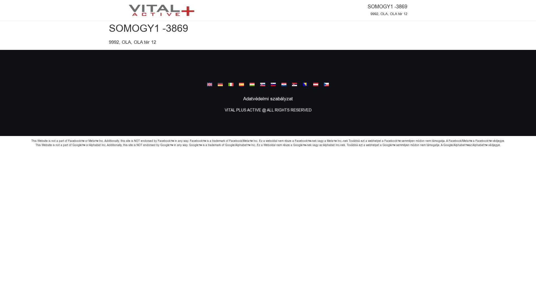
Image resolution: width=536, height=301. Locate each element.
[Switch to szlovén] (273, 84)
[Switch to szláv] (262, 84)
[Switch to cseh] (326, 84)
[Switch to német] (220, 84)
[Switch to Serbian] (294, 84)
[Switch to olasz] (231, 84)
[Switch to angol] (209, 84)
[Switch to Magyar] (252, 84)
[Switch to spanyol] (241, 84)
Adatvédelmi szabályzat (268, 99)
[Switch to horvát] (284, 84)
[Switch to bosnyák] (305, 84)
